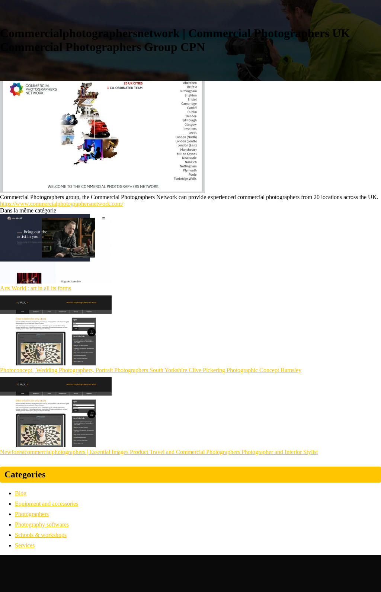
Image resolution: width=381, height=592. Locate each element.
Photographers (32, 514)
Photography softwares (42, 524)
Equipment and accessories (46, 503)
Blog (20, 493)
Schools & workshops (41, 535)
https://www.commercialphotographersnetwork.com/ (61, 204)
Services (25, 545)
